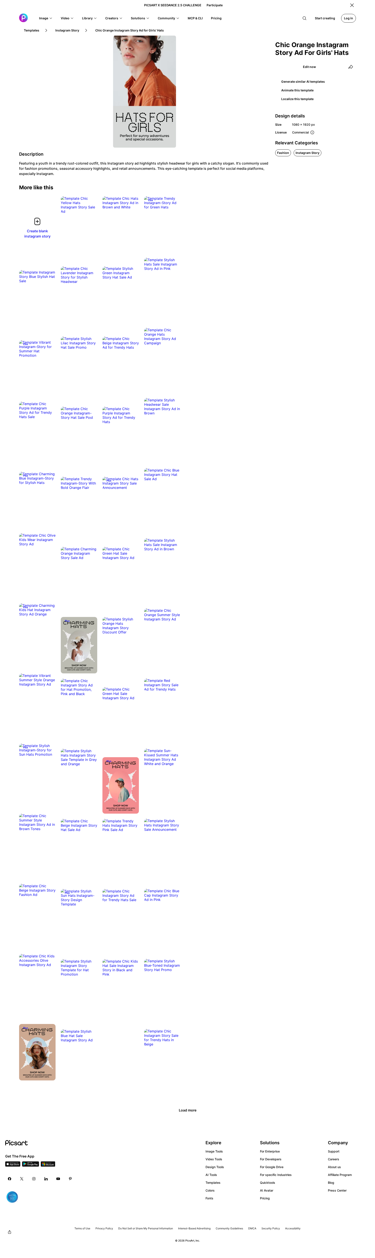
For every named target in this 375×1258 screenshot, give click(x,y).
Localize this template (297, 99)
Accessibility (293, 1228)
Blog (331, 1182)
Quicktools (267, 1182)
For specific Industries (276, 1175)
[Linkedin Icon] (46, 1178)
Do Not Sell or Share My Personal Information (145, 1228)
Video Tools (214, 1159)
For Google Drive (271, 1167)
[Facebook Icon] (9, 1178)
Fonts (209, 1198)
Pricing (265, 1198)
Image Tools (214, 1151)
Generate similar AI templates (303, 81)
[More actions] (90, 207)
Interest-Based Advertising (194, 1228)
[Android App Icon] (30, 1165)
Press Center (337, 1190)
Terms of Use (82, 1228)
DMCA (252, 1228)
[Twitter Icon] (21, 1178)
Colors (210, 1190)
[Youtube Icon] (58, 1178)
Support (333, 1151)
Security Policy (271, 1228)
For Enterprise (270, 1151)
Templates (213, 1182)
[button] (45, 18)
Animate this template (297, 90)
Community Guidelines (229, 1228)
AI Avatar (266, 1190)
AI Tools (211, 1175)
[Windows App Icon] (48, 1165)
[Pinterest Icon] (70, 1178)
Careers (333, 1159)
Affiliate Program (340, 1175)
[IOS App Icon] (12, 1165)
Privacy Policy (104, 1228)
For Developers (270, 1159)
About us (334, 1167)
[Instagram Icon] (34, 1178)
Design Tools (215, 1167)
